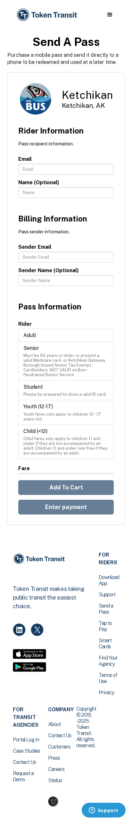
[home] (46, 14)
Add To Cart (66, 487)
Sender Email (34, 247)
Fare (24, 468)
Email (25, 159)
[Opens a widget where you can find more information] (103, 811)
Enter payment (66, 507)
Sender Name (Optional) (48, 270)
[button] (109, 14)
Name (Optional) (38, 182)
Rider (25, 324)
